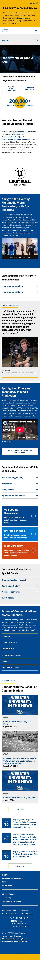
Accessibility (6, 898)
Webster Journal (8, 649)
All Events (20, 866)
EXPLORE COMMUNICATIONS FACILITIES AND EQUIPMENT (20, 451)
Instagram (14, 630)
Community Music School (11, 901)
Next (35, 250)
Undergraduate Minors (12, 292)
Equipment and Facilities (13, 495)
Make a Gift (7, 885)
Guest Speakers (9, 597)
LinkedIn (22, 630)
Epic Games (15, 134)
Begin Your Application (29, 88)
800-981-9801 (16, 921)
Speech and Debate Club (11, 667)
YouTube (34, 630)
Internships (7, 483)
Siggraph (5, 661)
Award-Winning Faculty (12, 477)
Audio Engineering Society (11, 655)
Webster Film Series (11, 591)
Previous (5, 250)
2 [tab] (20, 261)
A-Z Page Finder (8, 894)
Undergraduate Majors (12, 286)
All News (20, 809)
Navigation (6, 40)
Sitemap (25, 910)
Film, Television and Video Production (16, 139)
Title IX (18, 936)
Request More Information (11, 88)
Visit (4, 882)
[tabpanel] (20, 248)
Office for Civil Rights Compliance (14, 939)
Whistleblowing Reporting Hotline (14, 941)
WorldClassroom (28, 914)
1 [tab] (17, 261)
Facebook (5, 630)
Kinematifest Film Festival (14, 579)
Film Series (6, 637)
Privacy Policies (7, 936)
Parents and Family (9, 914)
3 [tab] (23, 261)
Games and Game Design (11, 137)
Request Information (12, 878)
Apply (4, 874)
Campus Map (23, 18)
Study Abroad (8, 489)
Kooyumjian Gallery (11, 585)
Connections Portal (9, 910)
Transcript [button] (8, 442)
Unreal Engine (24, 131)
